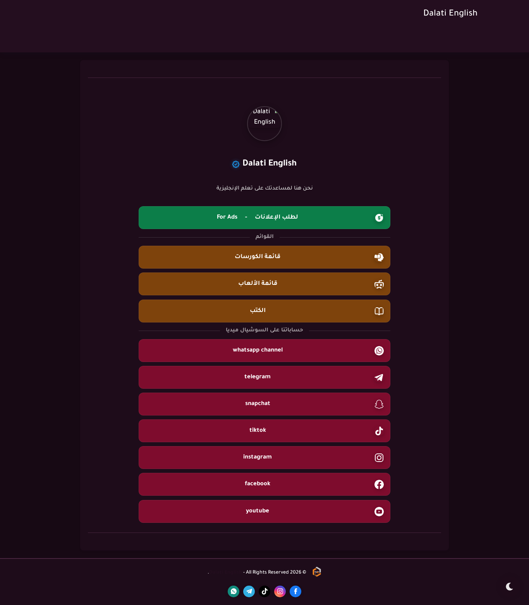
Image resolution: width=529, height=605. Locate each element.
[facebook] (295, 591)
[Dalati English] (316, 573)
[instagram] (280, 591)
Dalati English (450, 14)
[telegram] (249, 591)
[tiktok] (264, 591)
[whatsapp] (233, 591)
